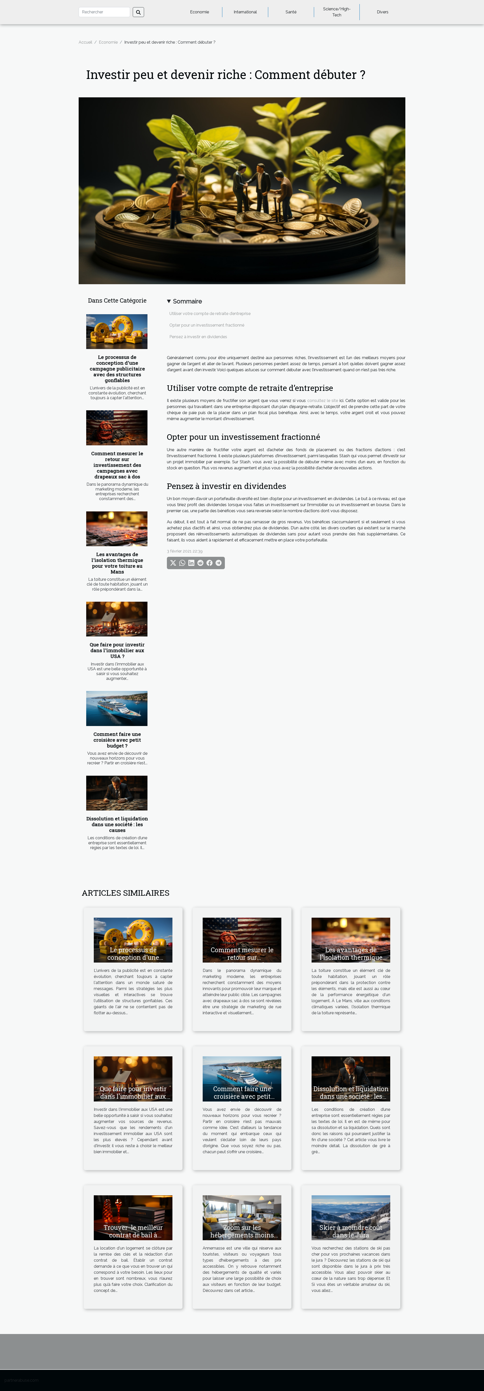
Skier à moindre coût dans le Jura (351, 1231)
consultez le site (322, 400)
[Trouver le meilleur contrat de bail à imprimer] (133, 1217)
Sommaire (187, 301)
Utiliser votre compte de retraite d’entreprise (210, 313)
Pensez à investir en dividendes (198, 336)
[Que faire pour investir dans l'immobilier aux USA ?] (116, 619)
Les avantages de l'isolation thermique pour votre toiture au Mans (117, 563)
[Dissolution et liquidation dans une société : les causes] (116, 793)
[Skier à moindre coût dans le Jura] (351, 1217)
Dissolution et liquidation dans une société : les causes (117, 824)
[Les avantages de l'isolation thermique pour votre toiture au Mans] (116, 528)
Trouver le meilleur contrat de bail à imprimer (133, 1235)
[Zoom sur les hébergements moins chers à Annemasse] (242, 1217)
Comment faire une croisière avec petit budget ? (117, 740)
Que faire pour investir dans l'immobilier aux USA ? (117, 650)
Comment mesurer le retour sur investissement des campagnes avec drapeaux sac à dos (117, 465)
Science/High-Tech (337, 12)
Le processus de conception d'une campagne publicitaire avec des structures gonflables (117, 368)
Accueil (85, 42)
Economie (199, 12)
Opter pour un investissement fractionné (206, 325)
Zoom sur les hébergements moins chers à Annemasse (242, 1235)
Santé (291, 12)
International (245, 12)
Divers (382, 12)
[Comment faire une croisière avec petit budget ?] (116, 708)
